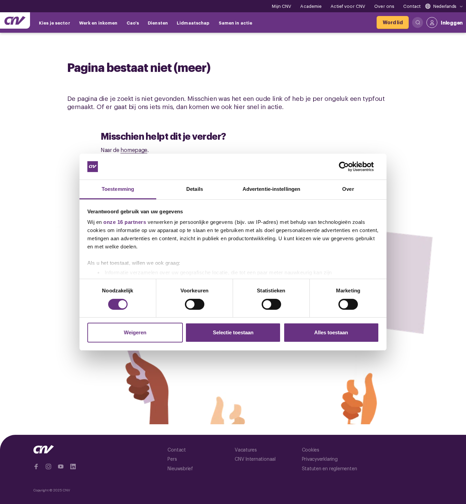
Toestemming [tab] (118, 189)
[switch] (194, 304)
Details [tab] (194, 189)
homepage (133, 149)
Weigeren (135, 332)
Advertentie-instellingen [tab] (271, 189)
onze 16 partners (124, 222)
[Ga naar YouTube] (61, 466)
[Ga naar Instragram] (48, 466)
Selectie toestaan (233, 332)
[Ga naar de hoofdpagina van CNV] (15, 20)
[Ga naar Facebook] (36, 466)
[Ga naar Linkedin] (73, 466)
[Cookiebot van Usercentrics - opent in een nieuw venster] (349, 167)
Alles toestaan (331, 332)
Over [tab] (348, 189)
